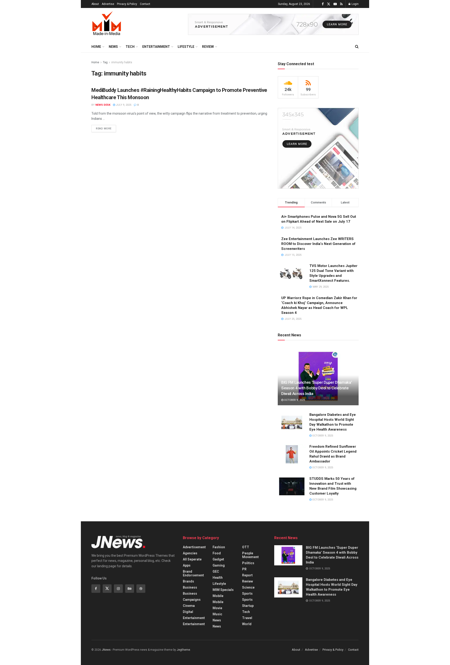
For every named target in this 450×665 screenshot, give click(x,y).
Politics (248, 563)
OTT (245, 547)
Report (247, 575)
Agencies (190, 553)
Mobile (218, 596)
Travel (247, 618)
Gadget (218, 559)
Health (218, 577)
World (246, 624)
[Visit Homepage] (106, 24)
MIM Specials (223, 590)
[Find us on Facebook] (323, 4)
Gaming (219, 565)
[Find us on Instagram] (118, 588)
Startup (248, 606)
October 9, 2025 (294, 400)
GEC (216, 571)
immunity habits (121, 62)
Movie (217, 608)
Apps (187, 565)
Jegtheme (183, 649)
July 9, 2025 (123, 104)
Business (190, 587)
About (95, 4)
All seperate (192, 559)
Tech (130, 47)
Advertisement (194, 547)
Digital (188, 612)
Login (355, 4)
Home (96, 47)
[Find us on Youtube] (335, 4)
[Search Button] (357, 47)
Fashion (219, 547)
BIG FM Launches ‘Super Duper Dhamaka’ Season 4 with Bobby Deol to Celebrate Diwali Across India (316, 388)
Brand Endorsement (193, 573)
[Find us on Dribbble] (140, 588)
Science (248, 587)
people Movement (250, 555)
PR (244, 569)
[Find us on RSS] (341, 4)
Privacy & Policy (127, 4)
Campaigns (192, 599)
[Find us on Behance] (129, 588)
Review (208, 47)
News (113, 47)
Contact (145, 4)
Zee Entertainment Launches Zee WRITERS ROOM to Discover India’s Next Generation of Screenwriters (318, 244)
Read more (106, 127)
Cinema (189, 606)
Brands (188, 581)
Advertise (108, 4)
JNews (106, 649)
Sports (247, 593)
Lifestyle (186, 47)
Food (217, 553)
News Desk (102, 104)
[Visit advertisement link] (273, 24)
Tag (105, 62)
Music (217, 614)
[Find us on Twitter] (328, 4)
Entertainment (156, 47)
